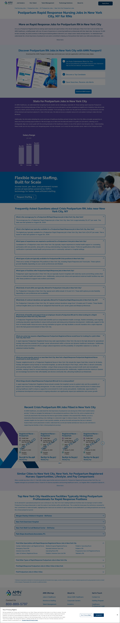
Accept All (98, 615)
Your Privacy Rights (86, 615)
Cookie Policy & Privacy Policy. (30, 620)
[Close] (117, 615)
